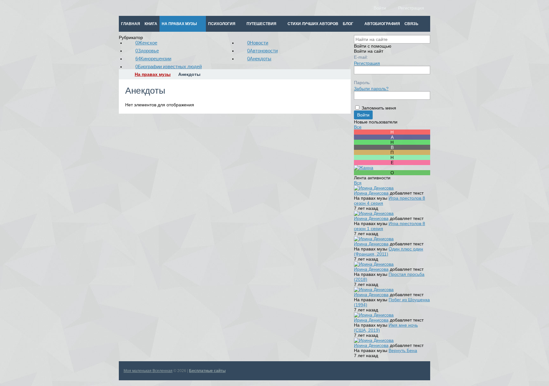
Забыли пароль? (371, 88)
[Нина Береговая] (392, 142)
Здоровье (147, 50)
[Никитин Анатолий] (392, 157)
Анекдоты (259, 58)
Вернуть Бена (403, 350)
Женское (146, 42)
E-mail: (361, 57)
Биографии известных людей (168, 66)
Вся (358, 182)
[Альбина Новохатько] (392, 137)
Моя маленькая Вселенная (148, 371)
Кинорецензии (153, 58)
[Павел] (392, 152)
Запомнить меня (379, 107)
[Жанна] (363, 167)
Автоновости (262, 50)
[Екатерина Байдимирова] (392, 162)
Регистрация (367, 63)
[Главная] (124, 74)
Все (358, 127)
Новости (257, 42)
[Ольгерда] (392, 172)
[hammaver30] (392, 132)
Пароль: (362, 82)
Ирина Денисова (371, 193)
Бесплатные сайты (207, 371)
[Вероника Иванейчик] (392, 147)
